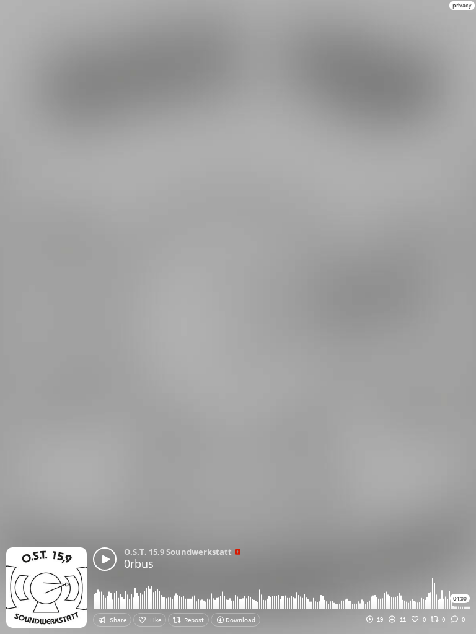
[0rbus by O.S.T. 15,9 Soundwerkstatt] (105, 559)
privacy (462, 5)
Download (239, 619)
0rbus (139, 563)
